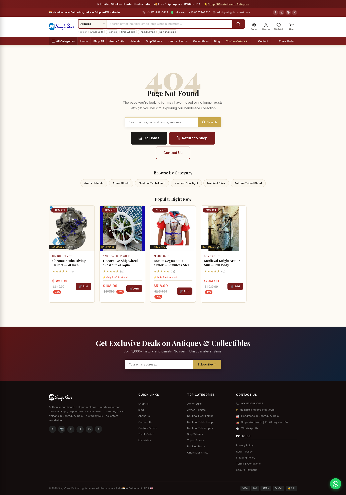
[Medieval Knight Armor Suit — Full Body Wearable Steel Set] (223, 228)
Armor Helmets (94, 183)
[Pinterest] (288, 12)
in (89, 429)
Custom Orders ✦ (236, 41)
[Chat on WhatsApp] (335, 483)
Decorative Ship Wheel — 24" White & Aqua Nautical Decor (122, 263)
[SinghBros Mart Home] (62, 26)
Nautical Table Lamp (152, 183)
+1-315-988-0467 (157, 12)
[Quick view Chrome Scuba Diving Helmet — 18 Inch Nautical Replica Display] (90, 222)
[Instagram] (281, 12)
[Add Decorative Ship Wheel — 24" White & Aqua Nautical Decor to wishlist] (140, 212)
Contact (263, 41)
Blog (217, 41)
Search (212, 122)
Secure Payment (246, 469)
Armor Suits (96, 31)
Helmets (112, 31)
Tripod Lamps (147, 31)
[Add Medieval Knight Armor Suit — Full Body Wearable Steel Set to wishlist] (241, 212)
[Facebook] (275, 12)
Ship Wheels (128, 31)
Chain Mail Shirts (197, 452)
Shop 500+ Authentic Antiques (228, 4)
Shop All (98, 41)
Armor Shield (121, 183)
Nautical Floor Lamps (200, 415)
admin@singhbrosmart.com (233, 12)
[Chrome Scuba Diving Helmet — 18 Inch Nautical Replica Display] (72, 228)
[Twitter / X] (294, 12)
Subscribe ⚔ (206, 364)
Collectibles (201, 41)
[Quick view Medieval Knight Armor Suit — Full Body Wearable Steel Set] (241, 222)
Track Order (286, 41)
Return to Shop (195, 138)
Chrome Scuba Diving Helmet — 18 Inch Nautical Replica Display (71, 263)
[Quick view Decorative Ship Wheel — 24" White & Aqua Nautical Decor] (140, 222)
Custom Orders (147, 428)
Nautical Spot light (186, 183)
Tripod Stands (196, 440)
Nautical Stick (216, 183)
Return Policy (244, 451)
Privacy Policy (244, 445)
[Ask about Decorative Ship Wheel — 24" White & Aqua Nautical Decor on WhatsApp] (140, 232)
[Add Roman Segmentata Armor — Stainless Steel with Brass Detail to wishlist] (191, 212)
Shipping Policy (245, 457)
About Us (144, 415)
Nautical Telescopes (200, 428)
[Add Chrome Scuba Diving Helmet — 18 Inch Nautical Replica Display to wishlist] (90, 212)
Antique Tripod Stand (248, 183)
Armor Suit (161, 256)
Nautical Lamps (178, 41)
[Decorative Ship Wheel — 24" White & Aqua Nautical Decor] (122, 228)
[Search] (238, 24)
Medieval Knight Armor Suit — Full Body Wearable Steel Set (222, 263)
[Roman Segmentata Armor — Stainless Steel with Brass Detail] (173, 228)
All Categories (65, 41)
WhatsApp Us (249, 428)
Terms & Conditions (248, 463)
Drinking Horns (167, 31)
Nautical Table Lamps (200, 422)
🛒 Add (83, 286)
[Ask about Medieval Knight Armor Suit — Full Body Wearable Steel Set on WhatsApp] (241, 232)
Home (84, 41)
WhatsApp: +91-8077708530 (192, 12)
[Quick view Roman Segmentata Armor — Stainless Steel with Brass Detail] (191, 222)
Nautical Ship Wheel (117, 256)
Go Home (151, 138)
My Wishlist (145, 440)
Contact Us (173, 153)
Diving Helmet (62, 256)
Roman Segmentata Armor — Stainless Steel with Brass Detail (172, 263)
